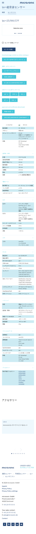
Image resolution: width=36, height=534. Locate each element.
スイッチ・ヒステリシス (9, 223)
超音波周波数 (6, 160)
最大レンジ (6, 167)
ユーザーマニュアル (10, 71)
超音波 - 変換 (6, 311)
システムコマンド (7, 287)
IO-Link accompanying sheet (13, 83)
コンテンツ (6, 271)
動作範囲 (5, 128)
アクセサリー (6, 368)
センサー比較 (8, 49)
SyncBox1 (21, 382)
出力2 (4, 214)
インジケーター (7, 353)
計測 (4, 157)
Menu (3, 2)
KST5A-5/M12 (22, 373)
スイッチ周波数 (7, 226)
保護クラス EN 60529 (8, 317)
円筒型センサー (20, 474)
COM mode (5, 263)
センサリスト (12, 12)
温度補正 (5, 335)
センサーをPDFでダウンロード (13, 59)
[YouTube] (21, 524)
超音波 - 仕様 (6, 154)
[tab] (18, 153)
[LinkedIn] (17, 524)
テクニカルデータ (7, 331)
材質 (4, 304)
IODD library (8, 77)
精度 (4, 175)
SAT (5, 94)
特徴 (4, 141)
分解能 (4, 170)
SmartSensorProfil (7, 291)
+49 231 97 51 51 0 (9, 505)
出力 (4, 200)
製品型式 (5, 256)
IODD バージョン (7, 294)
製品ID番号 (5, 258)
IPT (5, 100)
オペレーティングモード (9, 133)
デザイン (5, 131)
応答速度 (5, 228)
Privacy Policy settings (10, 491)
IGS (22, 94)
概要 (3, 12)
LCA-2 (20, 379)
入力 (4, 238)
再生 (4, 172)
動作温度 (5, 319)
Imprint (4, 486)
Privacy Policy (7, 488)
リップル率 (6, 188)
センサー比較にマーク (12, 43)
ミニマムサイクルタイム (9, 266)
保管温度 (5, 322)
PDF (13, 100)
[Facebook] (4, 524)
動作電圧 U (6, 186)
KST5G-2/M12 (22, 375)
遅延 (4, 231)
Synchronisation (7, 348)
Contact (5, 518)
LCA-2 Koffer (22, 381)
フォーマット (6, 268)
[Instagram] (8, 524)
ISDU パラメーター (8, 279)
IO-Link (4, 252)
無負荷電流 (6, 191)
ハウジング (6, 301)
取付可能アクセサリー (9, 371)
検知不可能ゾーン (7, 162)
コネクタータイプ (7, 193)
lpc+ (31, 474)
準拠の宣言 (7, 112)
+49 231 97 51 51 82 (9, 512)
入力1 (4, 242)
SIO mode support (7, 261)
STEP (13, 94)
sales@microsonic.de (10, 515)
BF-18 (20, 377)
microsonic (8, 468)
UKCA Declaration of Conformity (15, 117)
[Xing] (13, 524)
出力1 (4, 204)
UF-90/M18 (21, 384)
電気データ (6, 182)
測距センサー (7, 474)
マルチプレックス (7, 350)
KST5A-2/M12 (22, 371)
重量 (4, 324)
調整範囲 (5, 340)
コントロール (6, 337)
